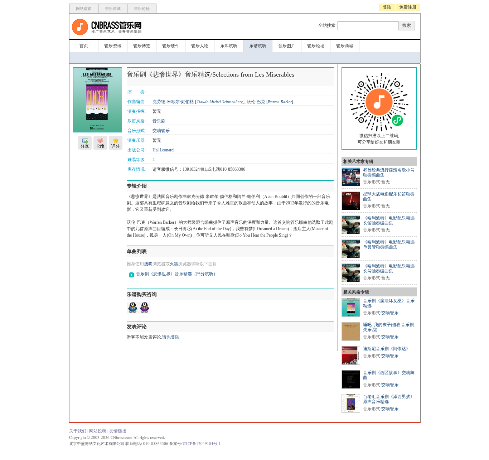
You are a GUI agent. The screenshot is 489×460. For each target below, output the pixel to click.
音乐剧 (158, 121)
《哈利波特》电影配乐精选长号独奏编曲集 (389, 268)
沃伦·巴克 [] (270, 101)
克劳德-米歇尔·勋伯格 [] (198, 101)
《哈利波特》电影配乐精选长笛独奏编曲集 (389, 221)
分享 (85, 143)
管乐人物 (199, 45)
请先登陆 (170, 337)
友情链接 (117, 431)
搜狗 (148, 263)
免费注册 (407, 7)
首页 (83, 45)
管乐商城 (113, 8)
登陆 (387, 7)
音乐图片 (286, 45)
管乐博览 (141, 45)
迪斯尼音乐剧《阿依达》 (386, 348)
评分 (115, 143)
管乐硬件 (170, 45)
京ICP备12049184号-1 (201, 443)
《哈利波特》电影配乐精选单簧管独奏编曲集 (389, 244)
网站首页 (84, 8)
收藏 (100, 143)
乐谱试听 (257, 45)
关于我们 (77, 431)
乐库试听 (228, 45)
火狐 (174, 263)
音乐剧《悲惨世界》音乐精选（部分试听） (177, 273)
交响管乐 (161, 130)
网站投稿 (97, 431)
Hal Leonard (163, 149)
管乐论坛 (142, 8)
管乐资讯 (112, 45)
